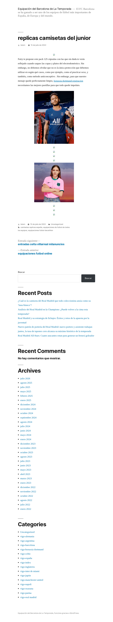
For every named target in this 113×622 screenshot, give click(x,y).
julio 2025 (25, 387)
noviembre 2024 (28, 408)
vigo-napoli (25, 584)
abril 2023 (25, 474)
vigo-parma (25, 593)
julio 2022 (25, 504)
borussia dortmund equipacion (68, 80)
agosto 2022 (26, 500)
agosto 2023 (26, 456)
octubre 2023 (26, 452)
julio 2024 (25, 426)
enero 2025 (25, 400)
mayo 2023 (25, 469)
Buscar (21, 272)
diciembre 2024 (27, 404)
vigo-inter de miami (29, 571)
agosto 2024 (26, 422)
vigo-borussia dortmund (31, 549)
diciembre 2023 (27, 443)
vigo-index (25, 562)
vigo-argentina (27, 540)
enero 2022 (25, 509)
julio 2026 (25, 378)
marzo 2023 (26, 478)
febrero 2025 (26, 395)
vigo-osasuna (26, 588)
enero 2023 (25, 482)
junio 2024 (25, 430)
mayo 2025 (25, 391)
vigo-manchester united (31, 579)
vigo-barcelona (27, 545)
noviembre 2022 (28, 491)
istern (23, 45)
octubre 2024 (26, 413)
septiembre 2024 (28, 417)
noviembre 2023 (28, 448)
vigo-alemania (27, 536)
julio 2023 (25, 461)
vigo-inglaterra (27, 566)
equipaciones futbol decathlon (40, 230)
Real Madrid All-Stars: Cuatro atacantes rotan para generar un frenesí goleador (56, 335)
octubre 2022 (26, 495)
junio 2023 (25, 465)
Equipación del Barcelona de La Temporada (44, 8)
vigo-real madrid (28, 597)
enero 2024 (25, 439)
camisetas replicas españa (31, 227)
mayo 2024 (25, 434)
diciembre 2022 (27, 487)
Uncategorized (57, 224)
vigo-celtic (25, 553)
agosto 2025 (26, 382)
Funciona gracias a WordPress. (66, 613)
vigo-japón (25, 575)
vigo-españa (26, 558)
